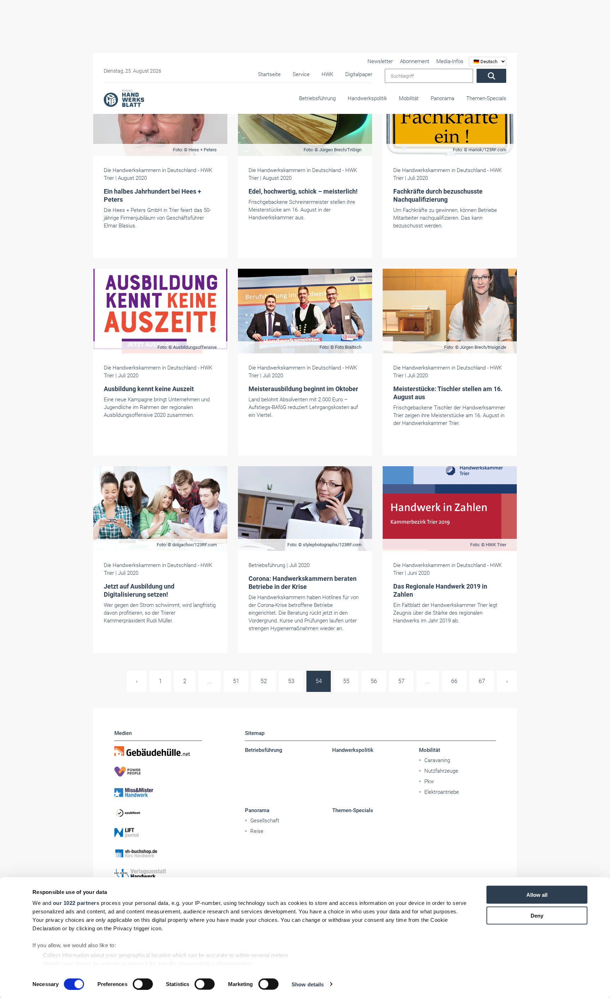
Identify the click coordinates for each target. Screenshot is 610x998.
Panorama (442, 98)
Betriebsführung (317, 98)
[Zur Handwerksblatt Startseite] (124, 98)
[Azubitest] (158, 812)
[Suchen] (491, 76)
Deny (537, 915)
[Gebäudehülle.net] (158, 751)
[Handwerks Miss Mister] (158, 792)
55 (346, 681)
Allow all (537, 895)
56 (374, 681)
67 (482, 681)
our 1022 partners (76, 903)
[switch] (143, 984)
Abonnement (414, 61)
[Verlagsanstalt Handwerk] (158, 874)
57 (401, 681)
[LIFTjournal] (158, 833)
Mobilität (409, 98)
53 (291, 681)
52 (264, 681)
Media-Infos (450, 61)
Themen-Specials (486, 98)
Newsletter (380, 61)
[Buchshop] (158, 853)
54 (319, 681)
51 (236, 681)
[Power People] (158, 772)
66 (454, 681)
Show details (308, 984)
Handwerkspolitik (367, 98)
